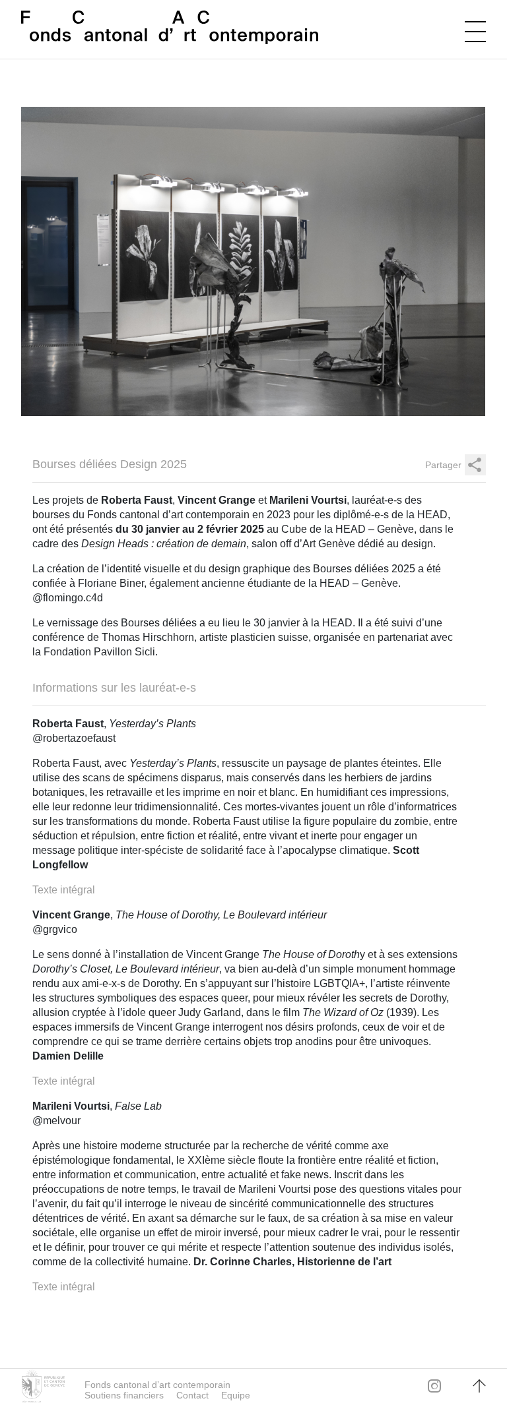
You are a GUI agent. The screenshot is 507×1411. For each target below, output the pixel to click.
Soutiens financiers (124, 1395)
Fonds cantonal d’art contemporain (157, 1384)
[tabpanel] (253, 261)
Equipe (235, 1395)
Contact (192, 1395)
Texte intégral (63, 889)
